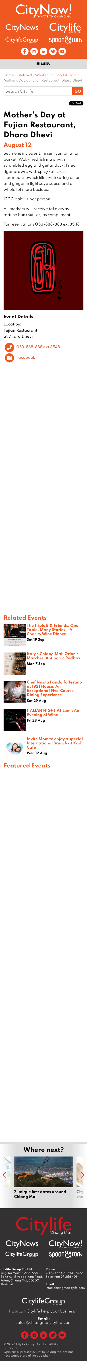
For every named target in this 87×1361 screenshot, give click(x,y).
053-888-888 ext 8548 (38, 346)
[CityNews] (22, 28)
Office (64, 1273)
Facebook (25, 357)
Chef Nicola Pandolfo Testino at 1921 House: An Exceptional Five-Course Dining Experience (54, 688)
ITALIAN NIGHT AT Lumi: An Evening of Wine (53, 712)
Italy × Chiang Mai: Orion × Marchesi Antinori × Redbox (53, 655)
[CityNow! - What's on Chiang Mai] (43, 11)
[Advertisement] (43, 954)
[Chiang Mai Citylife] (65, 28)
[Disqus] (43, 432)
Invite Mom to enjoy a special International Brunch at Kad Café (55, 743)
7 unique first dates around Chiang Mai (43, 1180)
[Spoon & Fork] (65, 40)
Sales (62, 1277)
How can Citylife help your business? (43, 1311)
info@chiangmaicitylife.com (65, 1288)
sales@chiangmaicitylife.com (44, 1320)
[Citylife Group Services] (22, 40)
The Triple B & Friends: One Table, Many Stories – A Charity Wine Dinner (52, 629)
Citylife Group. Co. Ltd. (32, 1344)
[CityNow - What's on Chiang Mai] (65, 1244)
